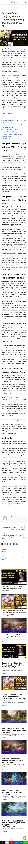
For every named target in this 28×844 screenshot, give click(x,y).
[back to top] (25, 838)
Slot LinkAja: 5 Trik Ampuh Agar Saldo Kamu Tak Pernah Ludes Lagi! (13, 730)
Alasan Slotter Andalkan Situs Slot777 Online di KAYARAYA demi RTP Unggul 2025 (13, 613)
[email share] (5, 544)
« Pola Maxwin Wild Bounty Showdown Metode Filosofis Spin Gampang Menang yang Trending (13, 536)
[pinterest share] (8, 544)
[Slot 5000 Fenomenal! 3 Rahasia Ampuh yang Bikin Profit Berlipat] (14, 625)
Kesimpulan (6, 138)
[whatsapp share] (14, 544)
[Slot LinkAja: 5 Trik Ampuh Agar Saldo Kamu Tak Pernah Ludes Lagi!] (14, 716)
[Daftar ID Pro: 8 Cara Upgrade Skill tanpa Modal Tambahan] (14, 778)
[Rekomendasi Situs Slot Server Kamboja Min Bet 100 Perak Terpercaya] (14, 577)
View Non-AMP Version (18, 838)
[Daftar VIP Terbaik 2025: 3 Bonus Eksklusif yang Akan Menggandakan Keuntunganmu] (14, 809)
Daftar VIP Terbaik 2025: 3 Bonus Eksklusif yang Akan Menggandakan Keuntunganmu (13, 824)
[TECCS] (14, 2)
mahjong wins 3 (5, 558)
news (12, 558)
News (9, 6)
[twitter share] (2, 544)
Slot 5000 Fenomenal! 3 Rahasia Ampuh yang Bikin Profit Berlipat (13, 761)
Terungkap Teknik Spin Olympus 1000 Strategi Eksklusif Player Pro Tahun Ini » (14, 528)
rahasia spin (18, 558)
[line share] (17, 544)
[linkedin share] (11, 544)
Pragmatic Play (10, 211)
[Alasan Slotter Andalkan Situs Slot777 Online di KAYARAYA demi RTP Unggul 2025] (14, 601)
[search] (26, 2)
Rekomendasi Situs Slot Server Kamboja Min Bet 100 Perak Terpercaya (12, 589)
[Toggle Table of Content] (2, 118)
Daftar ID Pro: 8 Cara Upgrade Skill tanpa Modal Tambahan (12, 792)
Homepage (3, 6)
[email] (7, 842)
